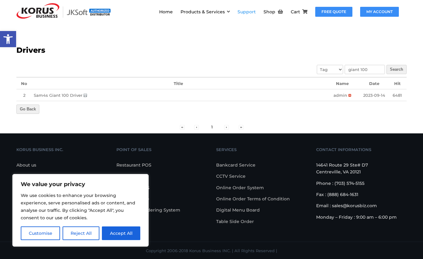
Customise (40, 233)
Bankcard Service (235, 165)
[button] (8, 39)
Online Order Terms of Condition (253, 199)
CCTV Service (231, 176)
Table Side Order (235, 221)
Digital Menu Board (238, 210)
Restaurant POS (133, 165)
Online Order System (240, 187)
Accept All (121, 233)
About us (26, 165)
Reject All (81, 233)
